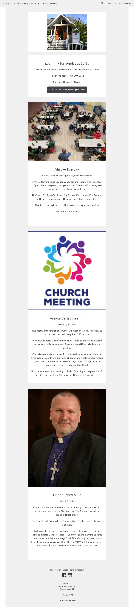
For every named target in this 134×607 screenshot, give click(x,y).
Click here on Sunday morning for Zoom (67, 89)
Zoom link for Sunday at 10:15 (67, 63)
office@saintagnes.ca (67, 600)
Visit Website (125, 3)
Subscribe (112, 3)
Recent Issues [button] (49, 3)
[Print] (102, 3)
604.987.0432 (67, 595)
